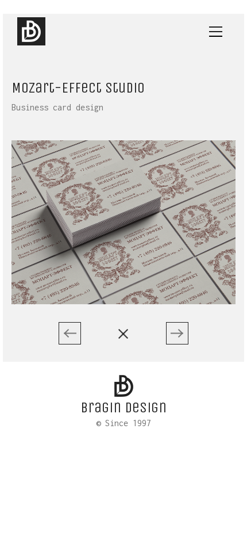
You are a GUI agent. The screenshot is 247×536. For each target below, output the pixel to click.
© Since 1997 (123, 423)
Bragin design (123, 407)
